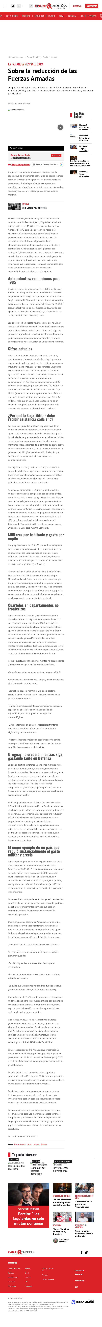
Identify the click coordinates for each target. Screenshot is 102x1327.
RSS (76, 1287)
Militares (44, 1144)
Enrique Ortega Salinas (20, 164)
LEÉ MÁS (25, 204)
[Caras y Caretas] (21, 1254)
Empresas (91, 16)
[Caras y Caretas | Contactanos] (91, 1252)
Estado (29, 1144)
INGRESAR (77, 6)
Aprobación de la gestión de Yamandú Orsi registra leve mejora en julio (83, 1207)
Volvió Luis (36, 1161)
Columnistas (12, 16)
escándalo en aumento (80, 1226)
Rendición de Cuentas (61, 1195)
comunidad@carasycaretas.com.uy (19, 1306)
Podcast (45, 1275)
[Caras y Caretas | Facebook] (19, 6)
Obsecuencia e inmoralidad (64, 1161)
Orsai (61, 16)
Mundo (51, 16)
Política (11, 1273)
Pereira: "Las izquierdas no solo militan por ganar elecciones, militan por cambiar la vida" (29, 1223)
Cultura (72, 16)
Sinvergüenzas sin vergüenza (60, 1169)
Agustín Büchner (64, 1240)
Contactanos (79, 1280)
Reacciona (57, 1225)
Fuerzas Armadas (20, 1144)
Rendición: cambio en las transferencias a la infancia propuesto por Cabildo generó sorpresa (80, 166)
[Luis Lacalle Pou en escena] (14, 207)
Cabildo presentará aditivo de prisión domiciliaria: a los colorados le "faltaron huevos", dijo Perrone (62, 1206)
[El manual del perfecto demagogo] (39, 1164)
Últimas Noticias (14, 1268)
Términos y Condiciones (15, 1298)
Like (81, 16)
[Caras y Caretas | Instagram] (30, 6)
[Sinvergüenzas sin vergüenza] (62, 1164)
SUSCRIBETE (92, 6)
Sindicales (39, 16)
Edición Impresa (48, 1279)
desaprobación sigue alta (84, 1196)
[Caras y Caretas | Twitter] (86, 1252)
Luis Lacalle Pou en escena (34, 207)
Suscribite (56, 155)
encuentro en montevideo (28, 1209)
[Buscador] (13, 6)
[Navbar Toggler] (7, 6)
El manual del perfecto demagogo (37, 1170)
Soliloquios (14, 1159)
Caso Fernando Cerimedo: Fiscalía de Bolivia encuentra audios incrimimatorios (84, 1236)
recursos (36, 1144)
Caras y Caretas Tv (47, 1269)
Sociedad (26, 16)
